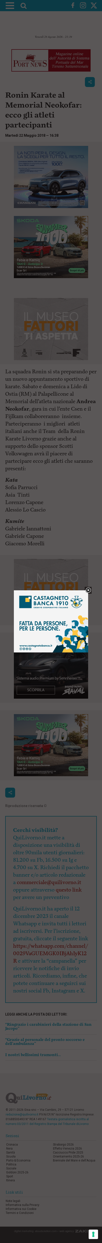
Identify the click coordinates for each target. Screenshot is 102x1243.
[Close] (88, 590)
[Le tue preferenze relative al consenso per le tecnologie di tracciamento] (93, 1234)
